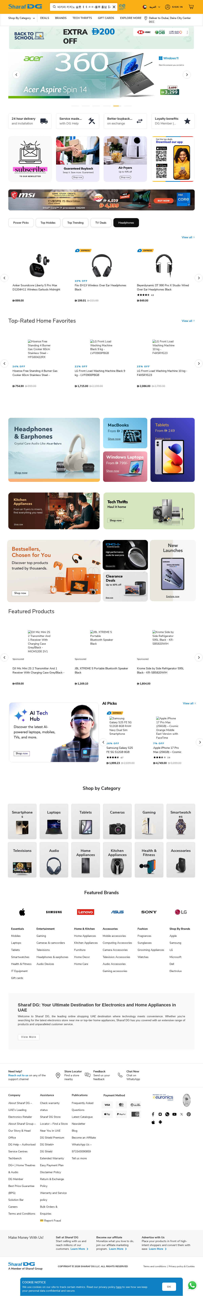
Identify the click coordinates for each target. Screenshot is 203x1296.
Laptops (16, 945)
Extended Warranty (52, 1160)
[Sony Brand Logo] (149, 914)
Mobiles (16, 938)
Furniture (79, 952)
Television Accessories (116, 959)
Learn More (78, 1251)
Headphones (126, 223)
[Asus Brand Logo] (117, 914)
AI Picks (109, 705)
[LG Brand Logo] (181, 914)
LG (171, 952)
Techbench (15, 1160)
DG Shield (46, 1153)
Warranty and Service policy (53, 1198)
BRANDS (61, 18)
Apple (173, 938)
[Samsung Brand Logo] (54, 914)
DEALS (44, 18)
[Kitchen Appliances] (54, 512)
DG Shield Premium (52, 1140)
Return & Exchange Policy (52, 1184)
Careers (13, 1209)
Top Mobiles (48, 223)
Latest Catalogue (82, 1119)
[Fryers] (125, 159)
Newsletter (78, 1126)
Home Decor (82, 959)
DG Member (15, 1181)
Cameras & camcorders (50, 945)
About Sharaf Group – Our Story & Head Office (22, 1133)
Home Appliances (85, 938)
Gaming (41, 938)
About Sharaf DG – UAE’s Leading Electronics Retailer (20, 1112)
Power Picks (21, 223)
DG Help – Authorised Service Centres (21, 1150)
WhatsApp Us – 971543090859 (82, 1150)
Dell (171, 966)
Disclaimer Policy (50, 1174)
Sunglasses (145, 945)
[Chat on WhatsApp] (192, 1285)
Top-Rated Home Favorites (42, 323)
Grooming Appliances (151, 952)
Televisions (43, 952)
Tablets (15, 952)
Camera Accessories (115, 952)
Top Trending (75, 223)
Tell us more (79, 1160)
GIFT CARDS (106, 18)
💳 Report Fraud (50, 1222)
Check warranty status (49, 1108)
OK (169, 1286)
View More (28, 1039)
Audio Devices (45, 966)
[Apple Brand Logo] (22, 914)
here (119, 1287)
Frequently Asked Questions (82, 1108)
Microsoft (175, 959)
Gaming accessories (115, 973)
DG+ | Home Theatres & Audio (21, 1170)
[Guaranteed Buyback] (78, 159)
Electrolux (175, 973)
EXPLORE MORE (130, 18)
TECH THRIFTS (82, 18)
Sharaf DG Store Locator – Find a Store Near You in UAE (54, 1126)
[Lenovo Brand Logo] (86, 914)
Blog (74, 1133)
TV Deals (100, 223)
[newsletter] (30, 159)
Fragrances (144, 938)
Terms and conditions (154, 1268)
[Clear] (114, 7)
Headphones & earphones (52, 959)
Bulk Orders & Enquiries (48, 1212)
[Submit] (53, 7)
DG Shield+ (47, 1146)
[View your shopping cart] (192, 7)
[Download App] (173, 159)
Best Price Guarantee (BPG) (21, 1191)
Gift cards (17, 980)
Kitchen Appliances (86, 945)
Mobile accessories (114, 938)
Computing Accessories (117, 945)
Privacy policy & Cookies (182, 1268)
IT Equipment (19, 973)
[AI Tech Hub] (54, 734)
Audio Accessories (114, 966)
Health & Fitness (21, 966)
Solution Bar (16, 1202)
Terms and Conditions (21, 1216)
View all (187, 234)
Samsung (175, 945)
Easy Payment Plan (52, 1167)
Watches (143, 959)
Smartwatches (20, 959)
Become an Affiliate (84, 1140)
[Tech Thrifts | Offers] (149, 512)
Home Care (81, 966)
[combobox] (83, 7)
